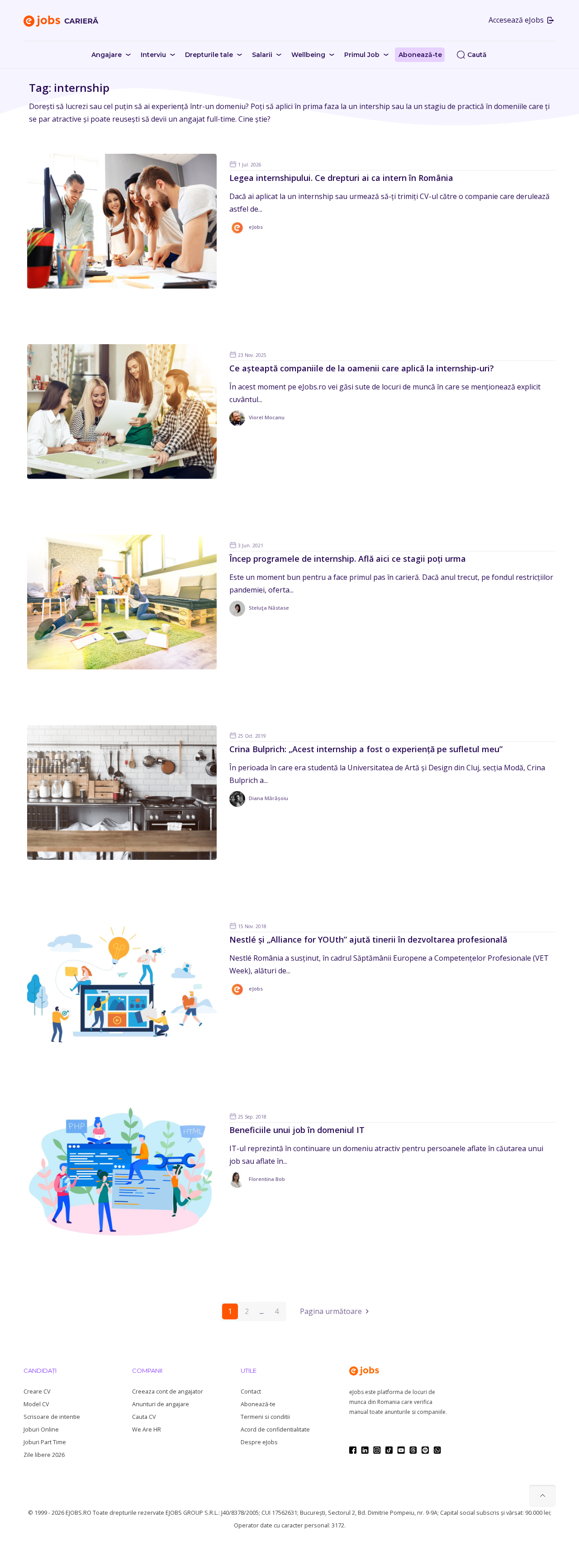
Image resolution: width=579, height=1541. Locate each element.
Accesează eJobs (517, 20)
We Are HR (146, 1429)
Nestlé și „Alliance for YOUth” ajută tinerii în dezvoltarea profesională (368, 939)
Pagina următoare (331, 1311)
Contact (251, 1391)
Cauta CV (144, 1417)
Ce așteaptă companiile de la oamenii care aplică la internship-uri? (361, 368)
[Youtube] (401, 1450)
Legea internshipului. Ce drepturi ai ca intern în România (341, 177)
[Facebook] (352, 1450)
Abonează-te (258, 1404)
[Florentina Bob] (257, 1185)
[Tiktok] (389, 1450)
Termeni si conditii (265, 1417)
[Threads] (413, 1450)
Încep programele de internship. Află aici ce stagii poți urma (347, 558)
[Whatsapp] (437, 1450)
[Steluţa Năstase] (259, 614)
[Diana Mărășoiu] (258, 804)
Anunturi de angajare (160, 1404)
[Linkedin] (365, 1450)
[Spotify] (425, 1450)
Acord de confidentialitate (275, 1429)
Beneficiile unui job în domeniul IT (297, 1129)
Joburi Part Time (45, 1442)
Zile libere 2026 (44, 1455)
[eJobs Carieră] (61, 20)
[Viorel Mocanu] (257, 424)
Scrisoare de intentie (52, 1417)
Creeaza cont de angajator (167, 1391)
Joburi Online (41, 1429)
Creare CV (37, 1391)
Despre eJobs (259, 1442)
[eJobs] (246, 233)
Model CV (36, 1404)
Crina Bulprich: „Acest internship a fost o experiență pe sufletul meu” (366, 749)
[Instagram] (377, 1450)
